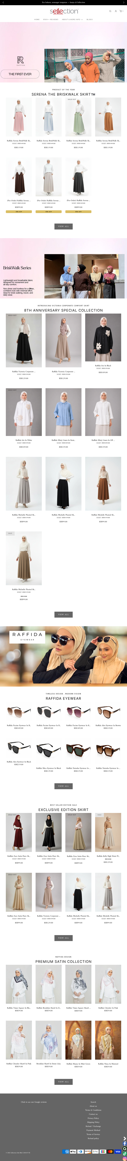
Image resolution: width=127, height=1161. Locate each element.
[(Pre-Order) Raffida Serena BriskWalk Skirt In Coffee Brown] (19, 177)
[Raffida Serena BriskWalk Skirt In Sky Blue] (49, 117)
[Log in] (115, 11)
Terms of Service (93, 1134)
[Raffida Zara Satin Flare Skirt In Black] (49, 832)
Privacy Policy (93, 1118)
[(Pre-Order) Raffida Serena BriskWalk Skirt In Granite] (78, 176)
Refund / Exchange (93, 1126)
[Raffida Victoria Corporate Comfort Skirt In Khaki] (63, 340)
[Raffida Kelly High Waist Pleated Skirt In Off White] (108, 832)
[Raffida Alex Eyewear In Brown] (108, 711)
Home (37, 19)
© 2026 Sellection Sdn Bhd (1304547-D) (18, 1153)
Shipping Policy (93, 1122)
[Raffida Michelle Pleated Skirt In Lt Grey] (24, 483)
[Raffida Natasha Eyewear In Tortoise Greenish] (78, 751)
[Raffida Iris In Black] (103, 337)
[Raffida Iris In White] (24, 412)
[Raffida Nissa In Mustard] (108, 1040)
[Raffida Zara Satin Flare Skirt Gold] (19, 892)
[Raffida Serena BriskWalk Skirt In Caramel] (108, 117)
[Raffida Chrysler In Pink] (108, 984)
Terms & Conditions (93, 1110)
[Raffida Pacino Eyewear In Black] (49, 711)
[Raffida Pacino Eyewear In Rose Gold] (78, 711)
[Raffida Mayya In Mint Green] (78, 1040)
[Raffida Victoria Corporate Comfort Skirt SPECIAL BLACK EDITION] (24, 340)
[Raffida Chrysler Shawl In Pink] (19, 1040)
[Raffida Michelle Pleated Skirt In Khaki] (24, 558)
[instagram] (125, 1159)
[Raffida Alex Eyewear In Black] (19, 747)
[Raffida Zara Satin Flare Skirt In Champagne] (78, 832)
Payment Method (93, 1130)
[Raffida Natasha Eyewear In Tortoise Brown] (108, 751)
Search (93, 1102)
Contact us (93, 1114)
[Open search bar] (110, 11)
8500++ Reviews (50, 19)
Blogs (90, 19)
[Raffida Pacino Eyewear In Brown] (19, 711)
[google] (125, 1148)
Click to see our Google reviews (34, 1102)
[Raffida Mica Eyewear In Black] (49, 751)
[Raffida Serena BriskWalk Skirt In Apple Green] (78, 117)
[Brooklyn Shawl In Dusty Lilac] (49, 1040)
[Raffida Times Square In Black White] (19, 984)
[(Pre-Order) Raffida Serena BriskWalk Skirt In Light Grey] (49, 177)
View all (63, 226)
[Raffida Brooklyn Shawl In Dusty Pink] (49, 984)
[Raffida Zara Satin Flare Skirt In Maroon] (19, 832)
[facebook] (125, 1143)
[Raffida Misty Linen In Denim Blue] (63, 412)
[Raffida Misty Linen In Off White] (103, 412)
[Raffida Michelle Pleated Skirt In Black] (63, 483)
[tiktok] (125, 1153)
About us (93, 1106)
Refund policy (93, 1138)
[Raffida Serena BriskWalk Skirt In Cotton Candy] (19, 117)
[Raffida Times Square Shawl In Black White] (78, 984)
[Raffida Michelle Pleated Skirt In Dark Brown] (103, 483)
